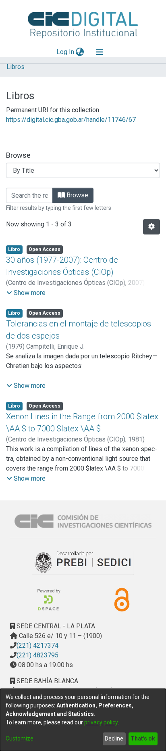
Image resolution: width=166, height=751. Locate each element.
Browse (76, 195)
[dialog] (83, 720)
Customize (19, 738)
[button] (26, 293)
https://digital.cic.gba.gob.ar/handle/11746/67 (71, 119)
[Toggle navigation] (99, 52)
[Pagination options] (151, 226)
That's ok (143, 738)
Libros (15, 67)
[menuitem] (80, 52)
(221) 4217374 (37, 645)
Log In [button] (65, 52)
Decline (114, 738)
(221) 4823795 (37, 655)
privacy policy (101, 722)
